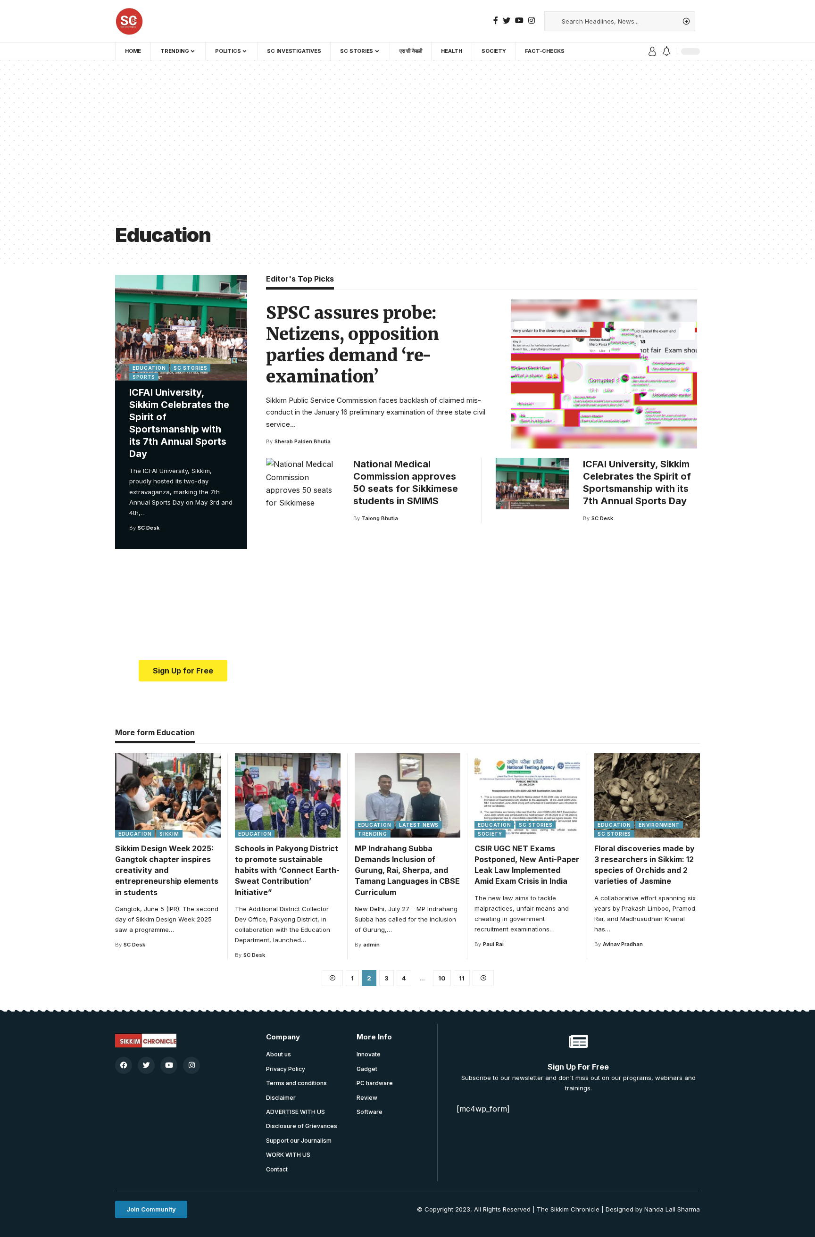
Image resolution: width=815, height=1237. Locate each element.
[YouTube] (519, 20)
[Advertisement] (407, 150)
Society (490, 834)
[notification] (666, 51)
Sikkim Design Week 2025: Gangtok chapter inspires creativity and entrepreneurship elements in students (166, 870)
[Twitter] (506, 20)
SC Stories (190, 368)
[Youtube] (168, 1065)
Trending (372, 834)
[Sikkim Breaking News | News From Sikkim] (129, 21)
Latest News (419, 825)
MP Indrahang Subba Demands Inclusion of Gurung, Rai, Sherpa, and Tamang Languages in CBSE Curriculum (407, 870)
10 (442, 978)
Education (149, 368)
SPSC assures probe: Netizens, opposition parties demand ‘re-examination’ (352, 344)
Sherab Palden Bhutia (302, 441)
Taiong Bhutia (380, 518)
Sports (144, 377)
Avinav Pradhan (623, 944)
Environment (659, 825)
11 (462, 978)
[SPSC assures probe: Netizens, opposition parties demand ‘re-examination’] (604, 373)
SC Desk (148, 527)
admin (371, 944)
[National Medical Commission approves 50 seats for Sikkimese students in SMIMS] (302, 483)
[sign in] (652, 51)
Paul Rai (493, 944)
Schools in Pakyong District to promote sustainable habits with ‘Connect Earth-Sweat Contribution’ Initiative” (287, 870)
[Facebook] (495, 20)
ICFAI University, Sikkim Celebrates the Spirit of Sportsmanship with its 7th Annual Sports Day (179, 423)
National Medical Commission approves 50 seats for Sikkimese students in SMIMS (405, 482)
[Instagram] (531, 20)
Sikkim (169, 834)
